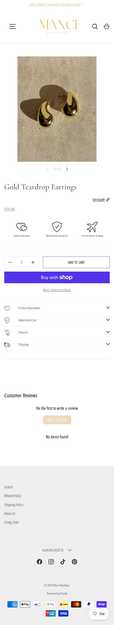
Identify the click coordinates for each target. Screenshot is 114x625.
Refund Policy (12, 495)
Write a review (57, 420)
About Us (9, 513)
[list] (57, 109)
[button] (106, 26)
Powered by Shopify (57, 593)
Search (8, 486)
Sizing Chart (11, 522)
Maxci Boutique (61, 585)
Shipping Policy (13, 504)
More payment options (57, 289)
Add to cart (76, 262)
